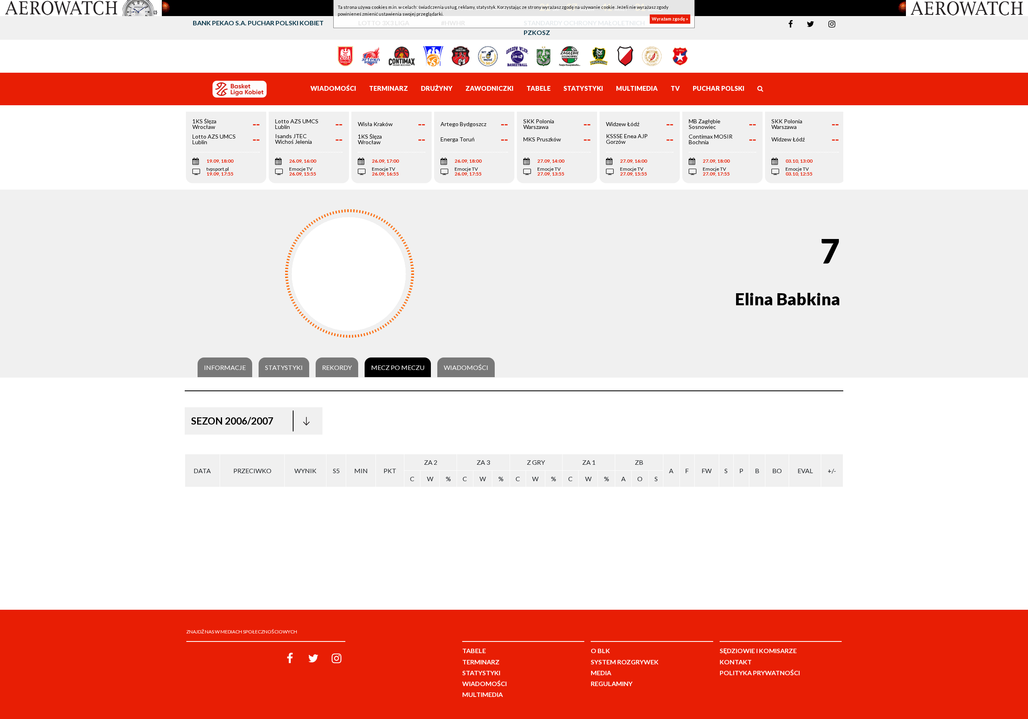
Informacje (225, 367)
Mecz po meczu (397, 367)
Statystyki (284, 367)
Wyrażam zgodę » (670, 19)
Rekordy (337, 367)
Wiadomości (466, 367)
